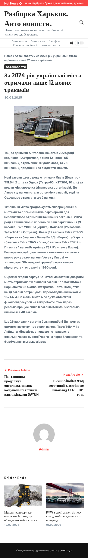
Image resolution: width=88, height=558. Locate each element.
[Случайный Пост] (71, 43)
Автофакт (54, 41)
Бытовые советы (50, 45)
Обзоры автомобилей (24, 45)
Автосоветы (38, 41)
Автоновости (20, 41)
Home (8, 56)
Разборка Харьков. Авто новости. (36, 18)
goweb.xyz (65, 550)
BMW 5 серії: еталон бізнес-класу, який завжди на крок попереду (63, 516)
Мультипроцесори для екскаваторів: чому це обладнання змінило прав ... (22, 516)
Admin (44, 449)
